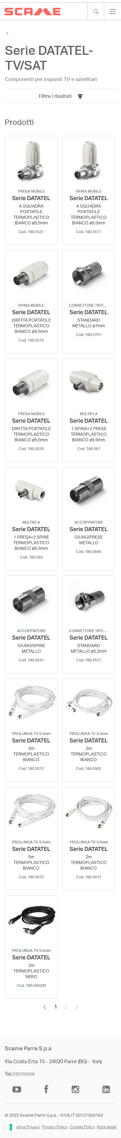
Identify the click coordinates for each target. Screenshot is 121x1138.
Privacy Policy (55, 1127)
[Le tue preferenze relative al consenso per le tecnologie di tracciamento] (11, 1127)
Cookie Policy (82, 1127)
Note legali (106, 1127)
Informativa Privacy (22, 1127)
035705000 (23, 1074)
